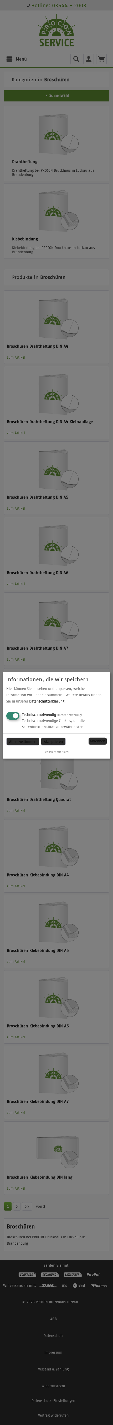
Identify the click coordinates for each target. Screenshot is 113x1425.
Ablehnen (97, 741)
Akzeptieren (53, 741)
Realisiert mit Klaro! (56, 751)
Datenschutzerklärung (46, 701)
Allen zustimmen (22, 741)
